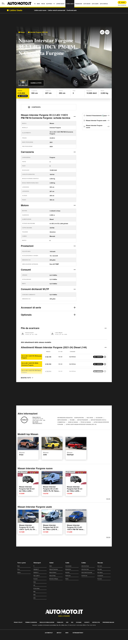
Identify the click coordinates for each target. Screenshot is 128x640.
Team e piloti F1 (36, 575)
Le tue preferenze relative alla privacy (29, 639)
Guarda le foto (36, 83)
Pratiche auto (68, 575)
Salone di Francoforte (53, 569)
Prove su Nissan (86, 422)
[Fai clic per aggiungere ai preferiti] (107, 32)
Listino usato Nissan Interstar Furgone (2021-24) (81, 424)
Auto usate (99, 569)
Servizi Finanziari (82, 420)
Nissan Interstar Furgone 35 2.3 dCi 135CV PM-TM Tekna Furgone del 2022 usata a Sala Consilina (76, 529)
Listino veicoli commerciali (56, 10)
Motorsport (37, 563)
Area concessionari (122, 5)
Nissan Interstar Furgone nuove (94, 126)
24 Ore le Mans (36, 588)
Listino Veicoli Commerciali (86, 572)
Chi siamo (78, 622)
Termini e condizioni (31, 622)
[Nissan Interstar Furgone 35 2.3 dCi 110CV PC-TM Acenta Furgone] (105, 357)
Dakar (34, 582)
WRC (34, 594)
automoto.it (49, 633)
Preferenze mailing (108, 622)
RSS (72, 622)
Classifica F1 (36, 572)
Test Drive (89, 417)
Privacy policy (18, 622)
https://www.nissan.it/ (37, 423)
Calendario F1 (36, 569)
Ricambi (72, 420)
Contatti (86, 622)
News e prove (21, 563)
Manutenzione (68, 569)
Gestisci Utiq (96, 622)
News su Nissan (73, 422)
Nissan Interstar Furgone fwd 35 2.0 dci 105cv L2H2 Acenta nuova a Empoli (26, 491)
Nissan (22, 32)
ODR (67, 622)
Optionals (26, 314)
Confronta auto (72, 10)
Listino (83, 563)
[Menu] (3, 3)
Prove (18, 569)
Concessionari (100, 575)
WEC (34, 591)
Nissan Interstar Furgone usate (96, 120)
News (18, 566)
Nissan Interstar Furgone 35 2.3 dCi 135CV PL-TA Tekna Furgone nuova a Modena (51, 491)
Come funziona (68, 566)
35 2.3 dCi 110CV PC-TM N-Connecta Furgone (29, 364)
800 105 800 (35, 421)
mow (66, 633)
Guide (67, 563)
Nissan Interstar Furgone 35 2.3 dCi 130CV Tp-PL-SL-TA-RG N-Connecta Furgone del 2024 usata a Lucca (27, 530)
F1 (33, 566)
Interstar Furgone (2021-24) (39, 32)
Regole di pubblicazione (47, 622)
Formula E (35, 578)
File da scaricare (30, 328)
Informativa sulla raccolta (8, 639)
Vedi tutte (108, 498)
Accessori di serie (31, 307)
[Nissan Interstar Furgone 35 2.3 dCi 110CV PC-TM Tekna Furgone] (105, 371)
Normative (67, 572)
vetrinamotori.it (78, 633)
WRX (34, 598)
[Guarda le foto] (23, 83)
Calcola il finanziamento (94, 115)
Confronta (24, 96)
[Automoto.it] (19, 3)
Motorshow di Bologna (53, 578)
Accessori (99, 417)
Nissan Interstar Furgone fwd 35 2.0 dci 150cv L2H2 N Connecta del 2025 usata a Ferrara (50, 529)
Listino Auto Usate (85, 569)
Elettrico (19, 572)
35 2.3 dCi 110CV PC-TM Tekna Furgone (31, 371)
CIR (34, 585)
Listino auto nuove (40, 10)
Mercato (100, 563)
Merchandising (62, 420)
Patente (66, 578)
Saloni (51, 563)
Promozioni (99, 578)
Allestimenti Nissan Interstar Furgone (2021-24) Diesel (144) (54, 347)
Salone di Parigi (52, 575)
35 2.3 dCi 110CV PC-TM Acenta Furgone (31, 357)
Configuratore (79, 417)
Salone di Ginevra (52, 572)
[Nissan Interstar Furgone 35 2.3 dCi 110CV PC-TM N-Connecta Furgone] (105, 364)
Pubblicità (60, 622)
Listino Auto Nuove (85, 566)
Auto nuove (99, 566)
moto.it (59, 633)
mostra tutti (26, 378)
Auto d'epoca (100, 572)
